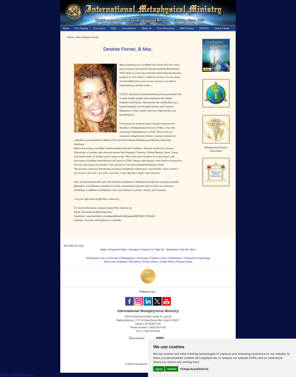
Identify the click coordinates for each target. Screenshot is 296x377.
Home (70, 37)
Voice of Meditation (171, 258)
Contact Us (147, 249)
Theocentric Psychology (197, 258)
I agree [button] (159, 368)
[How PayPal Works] (148, 283)
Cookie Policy (167, 261)
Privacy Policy (150, 261)
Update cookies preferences (17, 374)
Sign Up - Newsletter (167, 249)
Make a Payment (110, 249)
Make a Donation (130, 249)
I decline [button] (171, 368)
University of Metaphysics (121, 258)
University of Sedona (148, 258)
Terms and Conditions (115, 261)
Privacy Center (184, 261)
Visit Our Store (188, 249)
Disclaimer (135, 261)
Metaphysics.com (96, 258)
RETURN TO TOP (73, 245)
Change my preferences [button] (194, 368)
